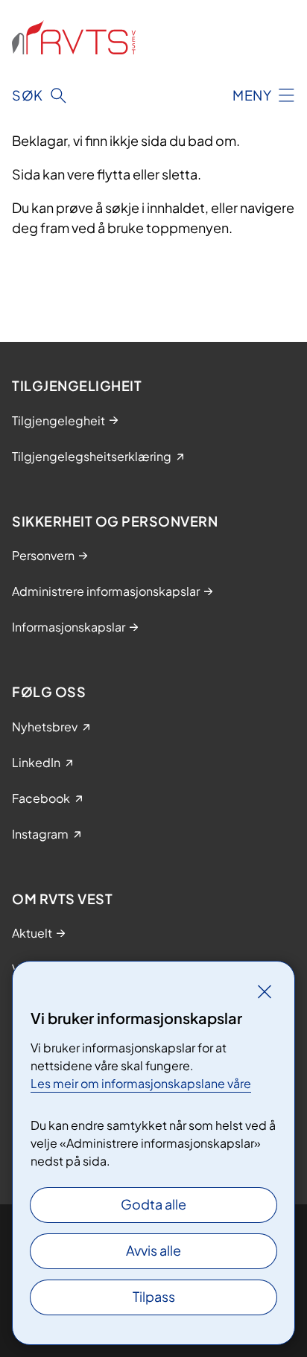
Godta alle (153, 1204)
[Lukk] (264, 991)
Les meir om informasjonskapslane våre (141, 1083)
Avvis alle (153, 1250)
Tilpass (154, 1296)
